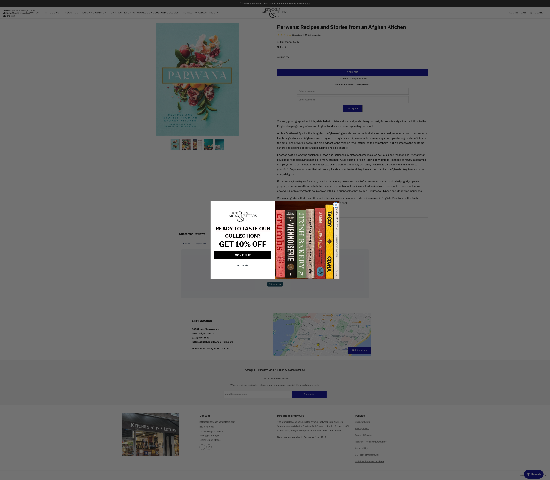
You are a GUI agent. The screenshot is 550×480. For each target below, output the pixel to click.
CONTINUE (243, 255)
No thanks (243, 265)
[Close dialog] (335, 205)
